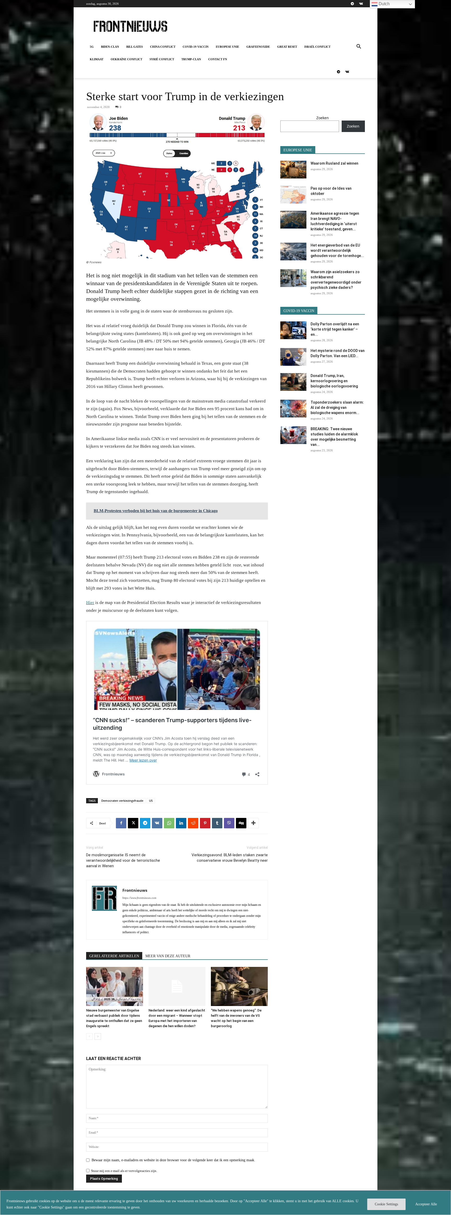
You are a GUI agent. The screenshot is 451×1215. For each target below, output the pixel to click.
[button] (358, 47)
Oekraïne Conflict (126, 59)
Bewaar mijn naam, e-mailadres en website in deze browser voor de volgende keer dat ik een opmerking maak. (173, 1160)
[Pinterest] (205, 823)
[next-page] (97, 1036)
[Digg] (241, 823)
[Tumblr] (217, 823)
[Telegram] (352, 3)
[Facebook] (121, 823)
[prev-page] (89, 1036)
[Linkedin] (181, 823)
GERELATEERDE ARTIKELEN (114, 956)
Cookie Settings (386, 1204)
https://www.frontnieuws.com (139, 897)
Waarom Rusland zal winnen (334, 163)
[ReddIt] (193, 823)
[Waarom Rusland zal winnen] (293, 170)
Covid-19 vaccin (196, 46)
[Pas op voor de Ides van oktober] (293, 195)
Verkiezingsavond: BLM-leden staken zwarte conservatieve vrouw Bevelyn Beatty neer (230, 858)
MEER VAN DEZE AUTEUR (167, 956)
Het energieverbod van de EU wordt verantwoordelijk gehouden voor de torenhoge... (337, 250)
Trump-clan (191, 59)
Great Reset (287, 46)
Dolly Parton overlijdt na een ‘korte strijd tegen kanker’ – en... (335, 329)
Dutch (384, 4)
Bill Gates (134, 46)
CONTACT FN (217, 59)
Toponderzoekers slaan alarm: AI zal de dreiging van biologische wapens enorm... (337, 407)
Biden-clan (110, 46)
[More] (253, 823)
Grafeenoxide (258, 46)
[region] (225, 1202)
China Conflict (162, 46)
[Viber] (229, 823)
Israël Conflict (317, 46)
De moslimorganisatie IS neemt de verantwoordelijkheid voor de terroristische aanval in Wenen (123, 860)
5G (92, 46)
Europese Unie (227, 46)
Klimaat (96, 59)
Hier (90, 602)
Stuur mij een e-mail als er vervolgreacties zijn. (124, 1171)
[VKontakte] (361, 3)
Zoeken (322, 117)
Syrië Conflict (162, 59)
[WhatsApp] (169, 823)
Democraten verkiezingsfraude (122, 801)
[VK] (157, 823)
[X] (133, 823)
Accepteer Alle (426, 1204)
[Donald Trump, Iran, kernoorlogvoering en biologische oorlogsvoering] (293, 382)
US (151, 801)
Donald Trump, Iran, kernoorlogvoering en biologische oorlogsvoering (334, 381)
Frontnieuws (134, 890)
